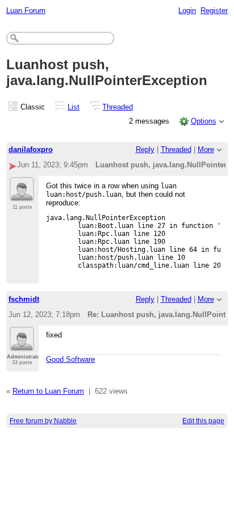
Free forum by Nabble (43, 421)
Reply (145, 149)
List (74, 107)
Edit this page (203, 421)
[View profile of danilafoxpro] (22, 194)
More (206, 149)
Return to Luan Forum (48, 391)
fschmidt (24, 299)
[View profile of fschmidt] (22, 344)
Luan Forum (25, 10)
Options (203, 121)
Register (214, 10)
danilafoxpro (31, 149)
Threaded (117, 107)
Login (187, 10)
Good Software (70, 359)
